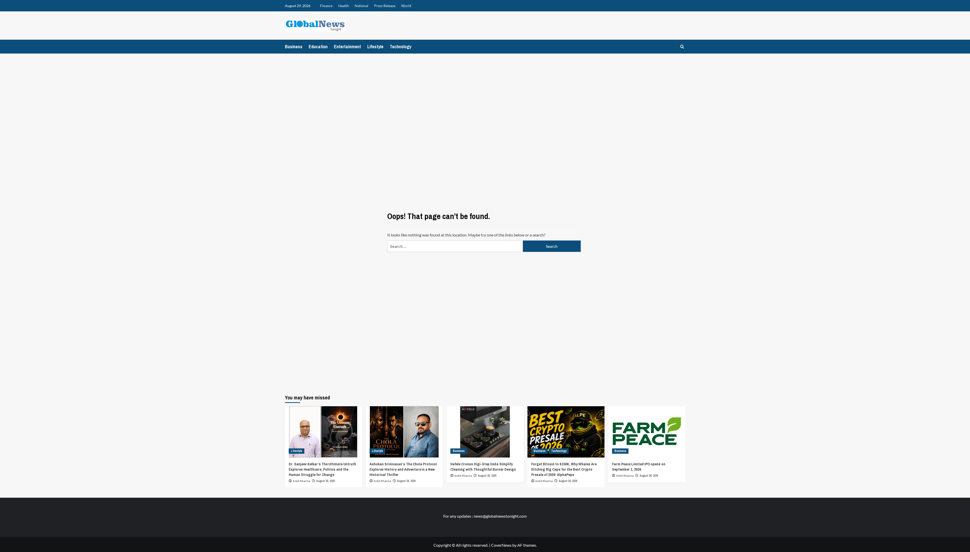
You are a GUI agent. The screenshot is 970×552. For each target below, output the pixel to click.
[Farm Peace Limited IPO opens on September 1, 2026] (646, 432)
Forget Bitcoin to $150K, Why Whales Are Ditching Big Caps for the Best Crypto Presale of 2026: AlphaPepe (564, 469)
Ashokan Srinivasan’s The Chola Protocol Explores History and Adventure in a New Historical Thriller (403, 469)
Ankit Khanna (301, 481)
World (406, 6)
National (361, 6)
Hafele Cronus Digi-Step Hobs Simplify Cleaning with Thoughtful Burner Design (483, 466)
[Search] (682, 46)
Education (318, 46)
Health (343, 6)
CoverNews (501, 545)
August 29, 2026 (325, 481)
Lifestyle (375, 46)
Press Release (384, 6)
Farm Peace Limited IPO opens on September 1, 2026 (638, 466)
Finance (326, 6)
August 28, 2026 (487, 476)
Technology (400, 46)
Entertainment (347, 46)
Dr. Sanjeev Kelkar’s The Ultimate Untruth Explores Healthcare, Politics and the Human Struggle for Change (322, 469)
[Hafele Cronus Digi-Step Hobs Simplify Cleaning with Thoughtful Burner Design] (485, 432)
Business (293, 46)
